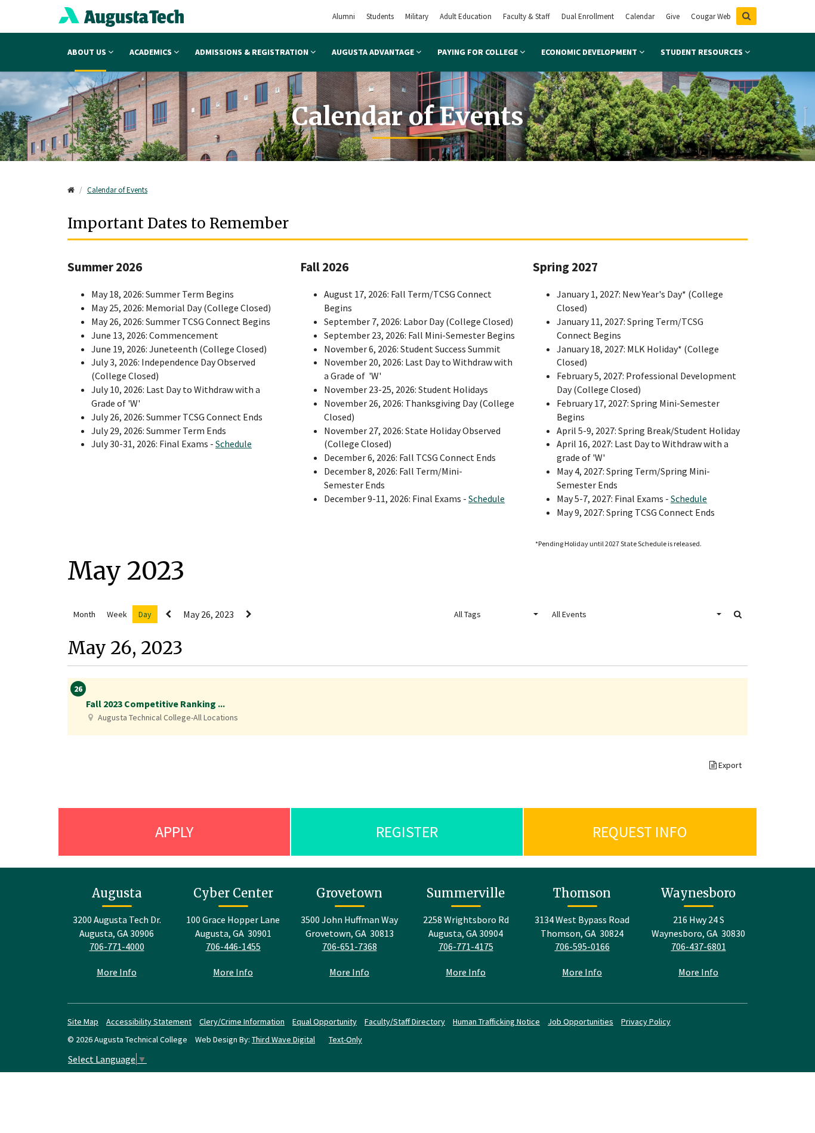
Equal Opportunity (324, 1021)
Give (673, 16)
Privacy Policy (646, 1021)
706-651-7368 (349, 946)
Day (145, 614)
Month (84, 614)
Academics (151, 52)
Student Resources (702, 52)
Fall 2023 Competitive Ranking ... (155, 704)
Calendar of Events (117, 190)
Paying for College (478, 52)
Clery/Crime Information (242, 1021)
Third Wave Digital (283, 1039)
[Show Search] (746, 16)
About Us (87, 52)
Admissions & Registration (252, 52)
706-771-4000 (116, 946)
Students (380, 16)
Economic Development (590, 52)
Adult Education (466, 16)
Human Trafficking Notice (496, 1021)
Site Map (82, 1021)
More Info (117, 972)
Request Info (639, 831)
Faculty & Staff (526, 16)
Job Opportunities (580, 1021)
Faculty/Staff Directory (405, 1021)
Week (117, 614)
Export (729, 765)
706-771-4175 (466, 946)
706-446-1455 (233, 946)
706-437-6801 (698, 946)
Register (407, 831)
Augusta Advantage (374, 52)
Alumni (343, 16)
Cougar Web (711, 16)
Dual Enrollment (587, 16)
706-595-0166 (582, 946)
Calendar (640, 16)
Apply (174, 831)
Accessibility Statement (149, 1021)
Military (416, 16)
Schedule (233, 444)
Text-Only (345, 1039)
